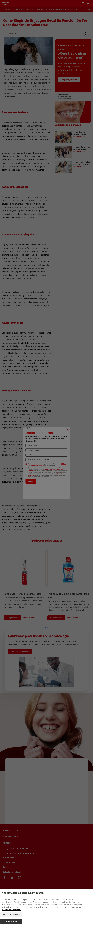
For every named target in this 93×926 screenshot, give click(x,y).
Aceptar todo (11, 921)
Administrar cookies (11, 914)
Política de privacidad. (11, 909)
